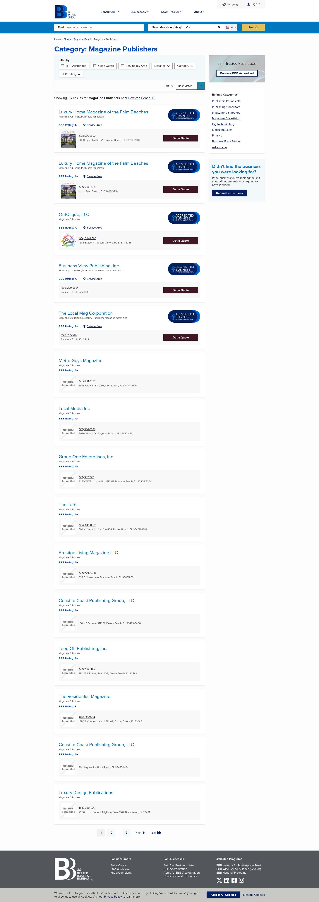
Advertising (219, 147)
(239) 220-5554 (69, 287)
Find (61, 27)
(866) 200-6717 (87, 808)
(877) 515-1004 (87, 717)
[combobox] (105, 27)
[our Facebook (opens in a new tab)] (234, 882)
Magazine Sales (222, 130)
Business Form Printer (226, 141)
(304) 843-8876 (87, 525)
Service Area (94, 125)
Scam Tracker (170, 12)
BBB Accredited (76, 66)
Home (57, 39)
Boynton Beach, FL (141, 98)
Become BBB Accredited (237, 73)
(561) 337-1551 (86, 477)
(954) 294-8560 (87, 238)
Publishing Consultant (226, 107)
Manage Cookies (254, 894)
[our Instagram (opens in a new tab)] (241, 882)
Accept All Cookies (223, 895)
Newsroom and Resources (180, 876)
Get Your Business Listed (179, 865)
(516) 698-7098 (87, 381)
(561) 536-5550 (87, 135)
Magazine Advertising (226, 118)
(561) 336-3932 (87, 429)
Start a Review (120, 869)
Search (253, 27)
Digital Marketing (223, 124)
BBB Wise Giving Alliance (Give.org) (239, 869)
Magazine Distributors (226, 112)
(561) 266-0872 (87, 669)
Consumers (108, 12)
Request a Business (229, 193)
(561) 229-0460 (87, 573)
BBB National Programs (231, 872)
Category (183, 66)
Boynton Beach (83, 39)
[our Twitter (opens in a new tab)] (219, 882)
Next (138, 833)
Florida (67, 39)
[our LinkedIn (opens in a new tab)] (227, 882)
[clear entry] (220, 27)
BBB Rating (68, 74)
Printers (217, 135)
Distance (160, 66)
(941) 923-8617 (69, 335)
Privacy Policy (113, 896)
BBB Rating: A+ (68, 125)
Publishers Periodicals (226, 101)
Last (153, 833)
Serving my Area (136, 66)
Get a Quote (106, 66)
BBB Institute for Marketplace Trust (238, 865)
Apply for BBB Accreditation (182, 872)
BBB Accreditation (175, 869)
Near (155, 27)
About (198, 12)
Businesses (138, 12)
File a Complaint (121, 872)
